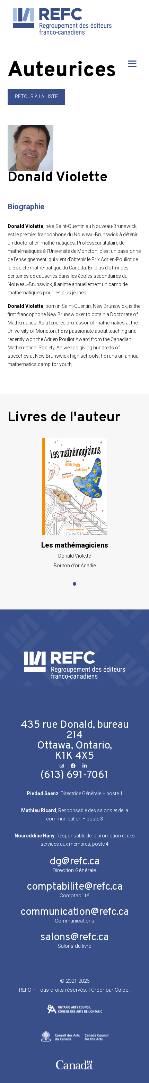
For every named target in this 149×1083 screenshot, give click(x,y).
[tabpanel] (75, 503)
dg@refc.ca (75, 861)
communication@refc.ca (74, 912)
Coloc (122, 990)
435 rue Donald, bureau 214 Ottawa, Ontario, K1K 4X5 (75, 741)
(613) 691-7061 (74, 775)
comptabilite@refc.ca (75, 887)
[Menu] (132, 63)
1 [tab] (74, 584)
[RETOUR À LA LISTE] (36, 103)
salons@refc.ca (74, 937)
